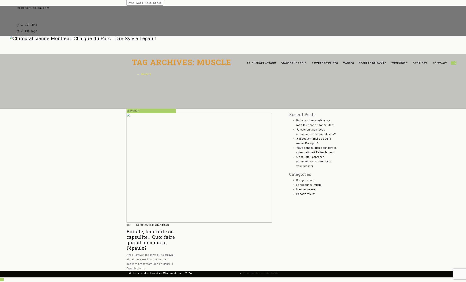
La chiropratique (261, 63)
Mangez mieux (305, 189)
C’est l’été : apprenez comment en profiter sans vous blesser (313, 161)
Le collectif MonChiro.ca (152, 224)
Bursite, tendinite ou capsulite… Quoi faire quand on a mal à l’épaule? (151, 240)
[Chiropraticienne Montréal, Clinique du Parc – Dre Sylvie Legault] (233, 38)
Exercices (399, 63)
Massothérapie (293, 63)
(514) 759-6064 (27, 25)
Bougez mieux (305, 180)
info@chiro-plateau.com (33, 7)
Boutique (420, 63)
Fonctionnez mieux (309, 184)
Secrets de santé (372, 63)
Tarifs (348, 63)
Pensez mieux (305, 194)
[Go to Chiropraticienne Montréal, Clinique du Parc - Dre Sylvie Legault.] (133, 74)
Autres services (325, 63)
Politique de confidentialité (261, 273)
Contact (440, 63)
